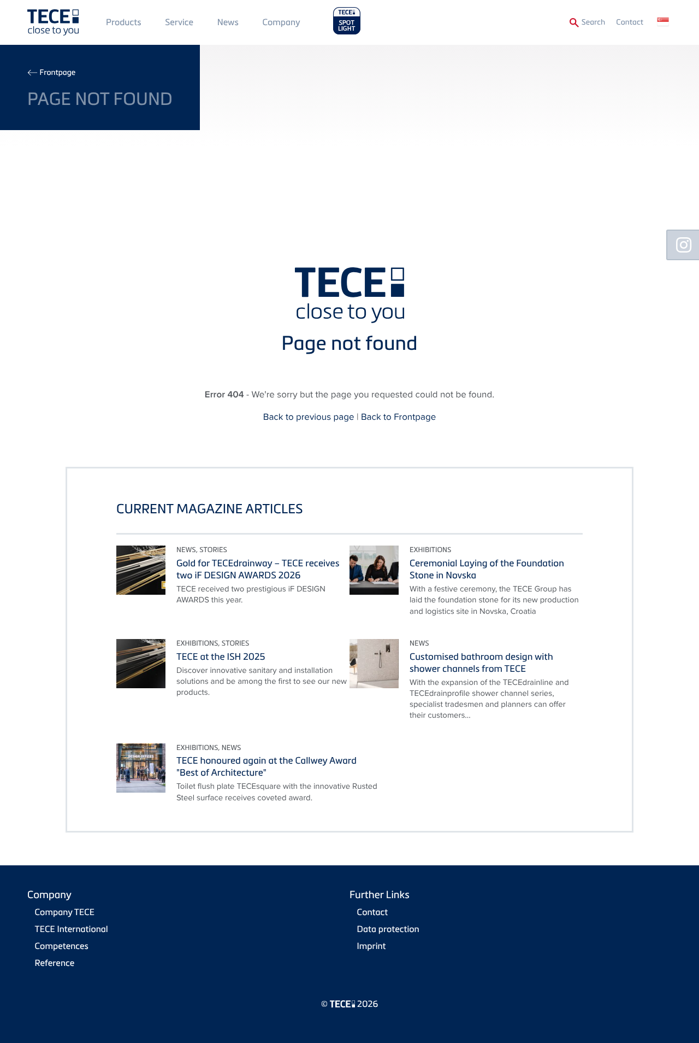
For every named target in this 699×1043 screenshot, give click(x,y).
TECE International (71, 929)
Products (123, 22)
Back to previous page (308, 416)
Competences (61, 946)
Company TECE (64, 912)
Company (281, 22)
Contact (629, 22)
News (228, 22)
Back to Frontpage (398, 416)
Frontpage (57, 72)
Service (179, 22)
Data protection (388, 929)
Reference (55, 963)
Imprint (371, 946)
